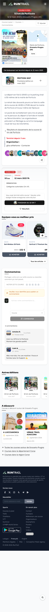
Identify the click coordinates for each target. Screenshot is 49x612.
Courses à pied (8, 511)
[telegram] (23, 492)
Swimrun (6, 522)
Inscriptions (30, 522)
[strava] (18, 492)
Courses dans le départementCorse (20, 451)
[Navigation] (4, 4)
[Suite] (42, 235)
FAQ (20, 542)
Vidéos (28, 530)
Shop (28, 527)
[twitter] (9, 492)
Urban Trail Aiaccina (33, 433)
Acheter (15, 255)
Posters (29, 525)
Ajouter (43, 23)
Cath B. (15, 348)
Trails (5, 514)
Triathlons (6, 516)
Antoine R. (16, 332)
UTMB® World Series (10, 525)
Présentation (11, 183)
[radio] (26, 284)
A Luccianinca (11, 432)
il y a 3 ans (27, 333)
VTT (4, 519)
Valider (29, 501)
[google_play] (28, 492)
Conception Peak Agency (35, 542)
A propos (29, 514)
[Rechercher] (42, 597)
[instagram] (14, 492)
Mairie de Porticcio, (37, 47)
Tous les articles (37, 261)
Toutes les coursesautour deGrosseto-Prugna (24, 447)
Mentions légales (9, 542)
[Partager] (41, 160)
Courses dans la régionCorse (17, 455)
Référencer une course (34, 516)
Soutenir (30, 534)
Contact (29, 511)
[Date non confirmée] (4, 435)
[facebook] (5, 492)
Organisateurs (31, 519)
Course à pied (7, 22)
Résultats (25, 209)
